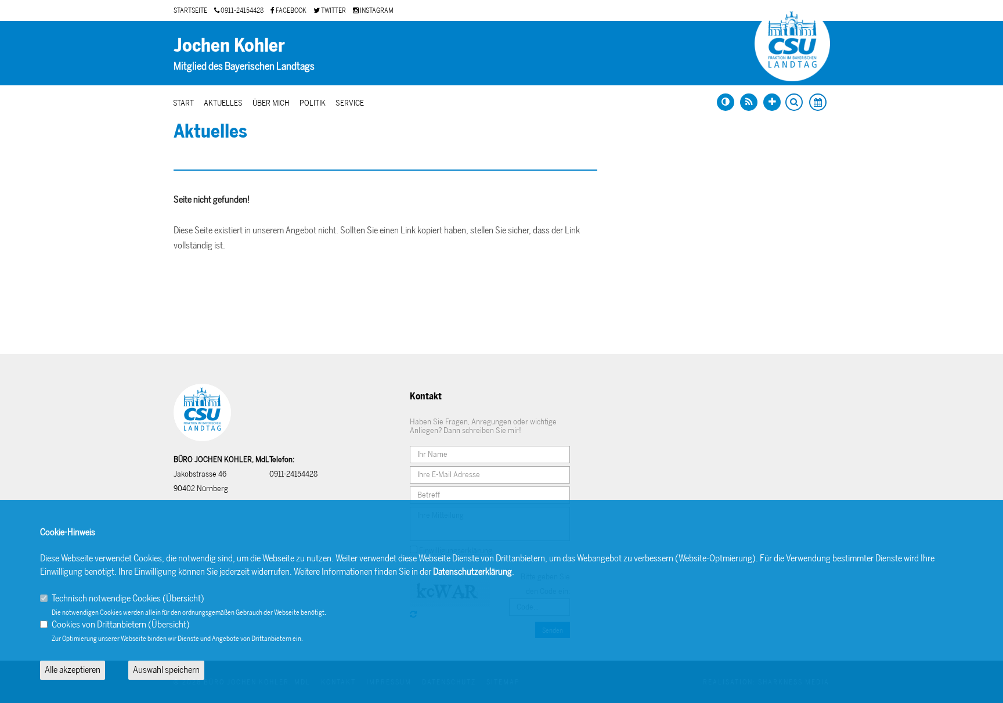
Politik (313, 103)
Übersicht (183, 598)
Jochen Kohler (229, 45)
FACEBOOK (290, 10)
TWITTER (333, 10)
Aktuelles (223, 103)
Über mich (271, 103)
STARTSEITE (190, 10)
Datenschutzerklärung (472, 571)
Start (183, 103)
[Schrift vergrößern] (772, 102)
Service (349, 103)
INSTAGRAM (376, 10)
